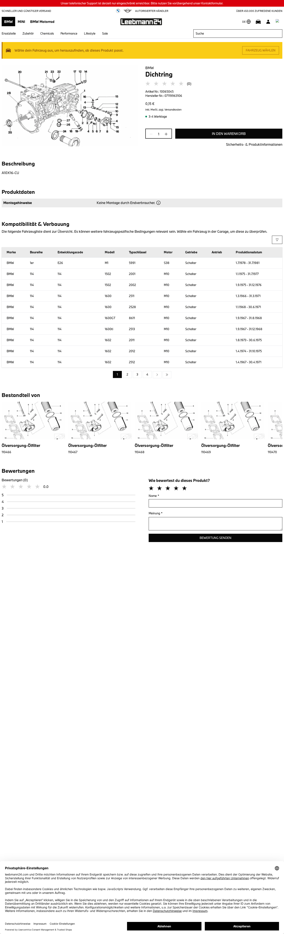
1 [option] (117, 374)
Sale (105, 33)
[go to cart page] (278, 21)
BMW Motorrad (42, 21)
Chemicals (47, 33)
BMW (8, 21)
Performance (69, 33)
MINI (21, 21)
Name (154, 496)
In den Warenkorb (229, 133)
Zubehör (28, 33)
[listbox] (142, 374)
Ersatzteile (9, 33)
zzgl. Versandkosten (170, 109)
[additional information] (158, 202)
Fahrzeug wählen (260, 50)
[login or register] (268, 21)
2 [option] (127, 374)
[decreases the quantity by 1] (152, 134)
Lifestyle (89, 33)
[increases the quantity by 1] (165, 134)
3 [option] (137, 374)
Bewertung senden (215, 538)
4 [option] (147, 374)
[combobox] (238, 33)
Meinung (156, 513)
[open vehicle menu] (258, 21)
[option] (157, 374)
